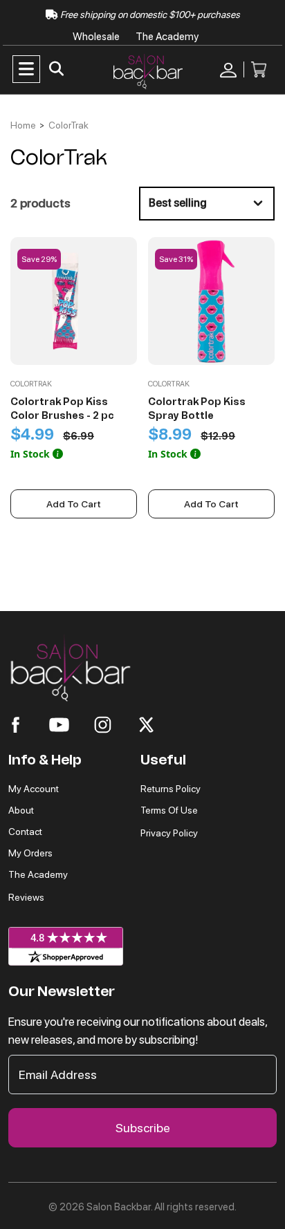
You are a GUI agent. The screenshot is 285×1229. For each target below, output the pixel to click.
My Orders (30, 853)
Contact (25, 831)
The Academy (167, 36)
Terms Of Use (169, 810)
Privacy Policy (169, 832)
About (21, 810)
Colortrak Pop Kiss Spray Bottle (197, 409)
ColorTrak (68, 125)
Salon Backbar (118, 1207)
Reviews (26, 897)
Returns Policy (170, 788)
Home (23, 125)
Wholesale (97, 36)
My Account (33, 788)
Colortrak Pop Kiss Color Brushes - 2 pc (62, 409)
